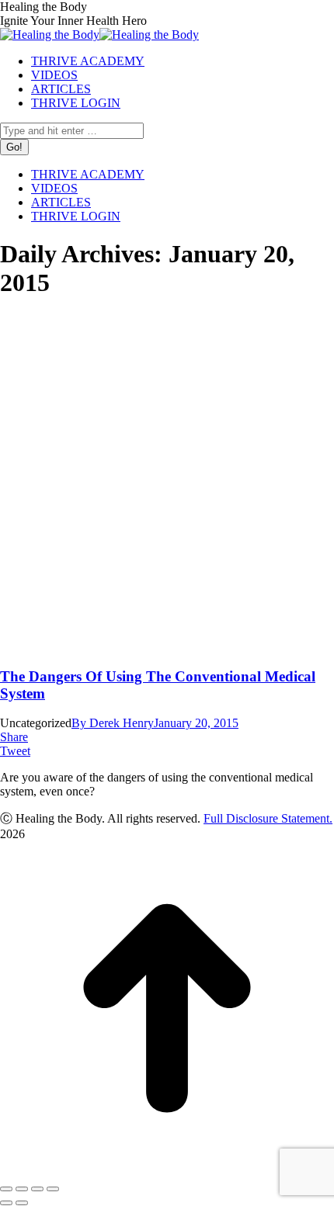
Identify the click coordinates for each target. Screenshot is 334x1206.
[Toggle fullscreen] (37, 1189)
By (112, 722)
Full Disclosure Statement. (268, 818)
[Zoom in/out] (53, 1189)
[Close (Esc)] (6, 1189)
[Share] (22, 1189)
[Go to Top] (167, 1170)
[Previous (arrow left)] (6, 1203)
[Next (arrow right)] (22, 1203)
